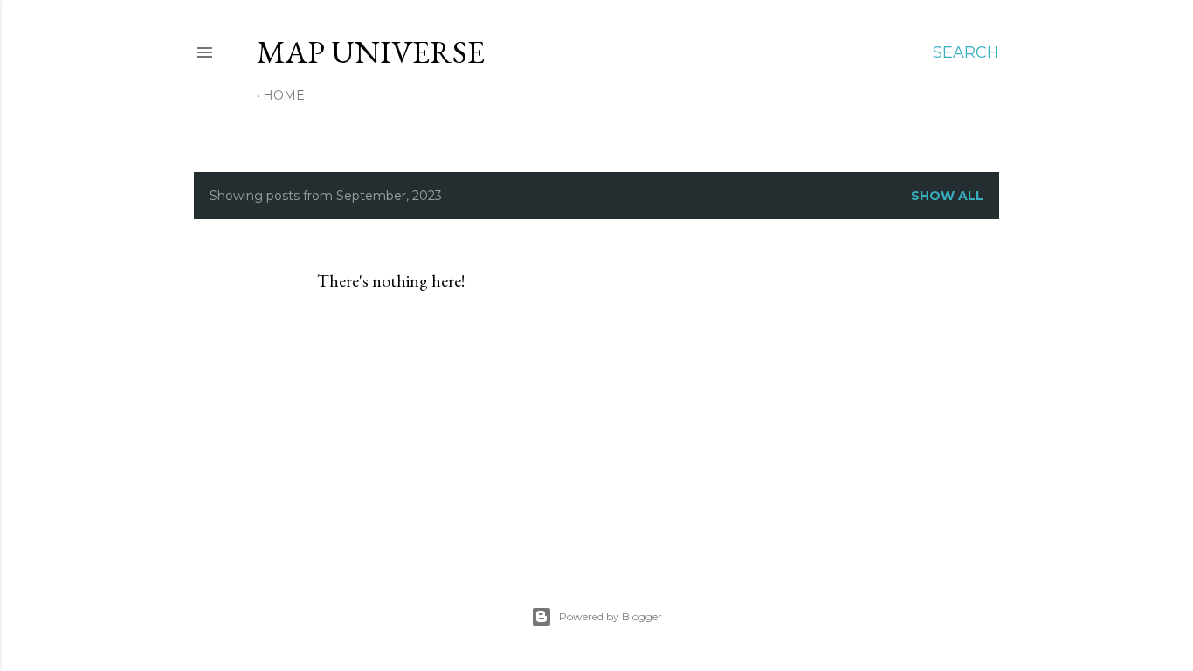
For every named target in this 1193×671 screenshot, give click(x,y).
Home (284, 95)
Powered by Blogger (610, 616)
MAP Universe (371, 52)
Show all (947, 196)
